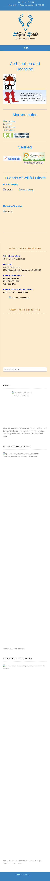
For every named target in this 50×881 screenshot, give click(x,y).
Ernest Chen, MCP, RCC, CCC (34, 162)
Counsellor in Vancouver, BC (34, 163)
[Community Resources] (25, 761)
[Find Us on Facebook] (27, 9)
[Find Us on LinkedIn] (31, 9)
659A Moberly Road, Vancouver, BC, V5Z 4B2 (22, 270)
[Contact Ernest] (25, 299)
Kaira (32, 875)
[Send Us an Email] (23, 9)
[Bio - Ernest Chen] (25, 407)
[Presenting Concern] (25, 548)
